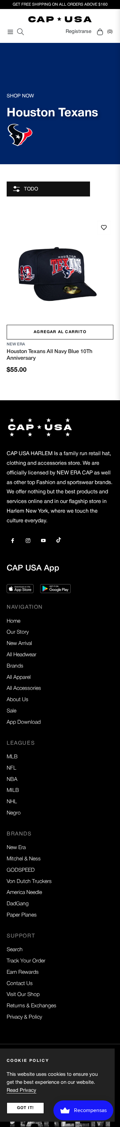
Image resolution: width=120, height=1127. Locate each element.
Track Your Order (26, 961)
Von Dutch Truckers (29, 881)
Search (15, 949)
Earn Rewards (23, 972)
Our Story (18, 632)
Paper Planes (22, 915)
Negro (14, 813)
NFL (11, 768)
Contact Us (20, 983)
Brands (15, 666)
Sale (11, 711)
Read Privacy (21, 1090)
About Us (17, 699)
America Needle (24, 892)
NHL (12, 802)
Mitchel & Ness (24, 859)
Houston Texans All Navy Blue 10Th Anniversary (49, 354)
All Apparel (19, 677)
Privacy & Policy (24, 1017)
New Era (16, 344)
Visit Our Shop (23, 994)
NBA (12, 779)
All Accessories (24, 688)
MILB (13, 790)
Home (13, 621)
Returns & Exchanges (31, 1006)
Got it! (25, 1108)
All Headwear (21, 655)
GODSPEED (21, 870)
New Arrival (19, 643)
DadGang (18, 904)
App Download (24, 722)
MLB (12, 757)
